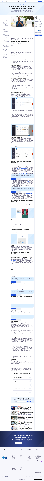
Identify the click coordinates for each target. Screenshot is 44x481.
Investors (39, 476)
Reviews (28, 455)
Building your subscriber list (6, 22)
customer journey (27, 297)
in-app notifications (29, 193)
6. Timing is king (5, 51)
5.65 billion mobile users (21, 33)
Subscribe (29, 401)
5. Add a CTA (4, 50)
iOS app (21, 468)
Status (36, 476)
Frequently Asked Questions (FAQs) (5, 57)
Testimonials (29, 457)
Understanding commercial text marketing (6, 18)
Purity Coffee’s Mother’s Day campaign (6, 36)
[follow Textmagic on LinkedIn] (7, 476)
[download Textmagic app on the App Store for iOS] (36, 479)
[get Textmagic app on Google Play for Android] (40, 479)
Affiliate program (29, 458)
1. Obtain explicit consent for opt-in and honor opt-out (6, 42)
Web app (21, 467)
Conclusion (4, 56)
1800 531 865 (4, 454)
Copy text (19, 308)
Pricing (18, 1)
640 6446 (4, 455)
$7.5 (20, 338)
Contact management (14, 459)
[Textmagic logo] (4, 1)
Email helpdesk (13, 468)
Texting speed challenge (38, 472)
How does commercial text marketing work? (6, 20)
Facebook (21, 456)
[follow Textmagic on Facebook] (5, 476)
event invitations (19, 168)
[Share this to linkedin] (38, 30)
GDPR (31, 476)
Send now (14, 308)
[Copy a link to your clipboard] (40, 30)
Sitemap (34, 476)
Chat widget (21, 454)
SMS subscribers (28, 181)
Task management (14, 469)
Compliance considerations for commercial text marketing (6, 55)
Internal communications (38, 456)
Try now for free (18, 443)
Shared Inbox (13, 458)
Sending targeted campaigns (5, 27)
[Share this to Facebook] (35, 30)
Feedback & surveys (37, 458)
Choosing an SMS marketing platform (5, 24)
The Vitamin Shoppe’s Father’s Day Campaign (6, 37)
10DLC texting (13, 455)
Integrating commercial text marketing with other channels (6, 31)
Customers (21, 1)
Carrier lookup (13, 467)
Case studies (29, 456)
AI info (41, 476)
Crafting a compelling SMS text (5, 25)
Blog (25, 1)
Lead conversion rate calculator (37, 464)
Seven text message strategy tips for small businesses (5, 40)
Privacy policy (24, 476)
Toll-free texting (13, 454)
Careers (21, 476)
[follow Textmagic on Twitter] (6, 476)
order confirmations (25, 168)
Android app (21, 469)
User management (22, 460)
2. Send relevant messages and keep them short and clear (6, 45)
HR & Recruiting (37, 455)
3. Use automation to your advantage (6, 46)
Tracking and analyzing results (6, 29)
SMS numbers (13, 457)
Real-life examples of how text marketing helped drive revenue (6, 34)
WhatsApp (21, 455)
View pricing (25, 443)
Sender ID (13, 456)
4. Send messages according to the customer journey (5, 49)
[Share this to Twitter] (37, 30)
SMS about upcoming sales (23, 173)
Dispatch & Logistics (37, 457)
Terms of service (28, 476)
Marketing (23, 4)
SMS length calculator (37, 471)
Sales (36, 454)
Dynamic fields (13, 460)
